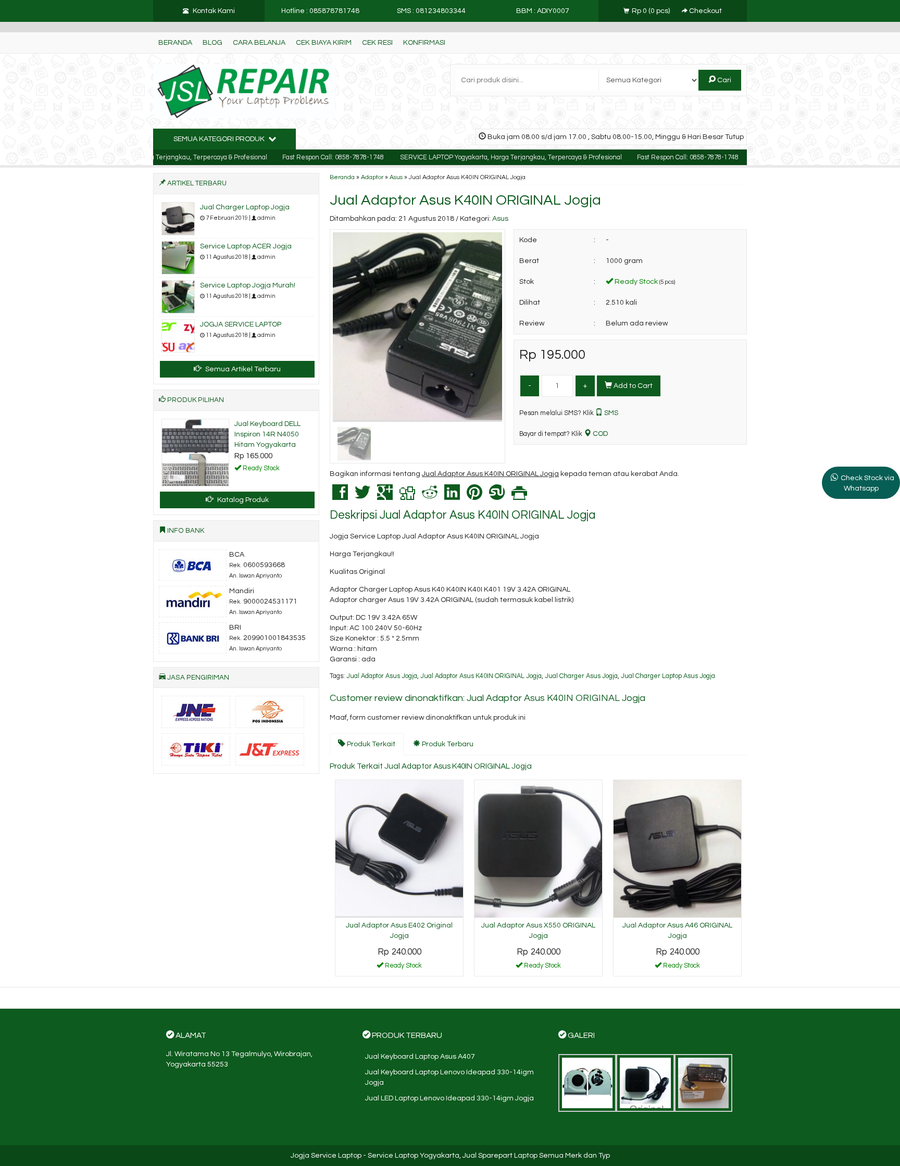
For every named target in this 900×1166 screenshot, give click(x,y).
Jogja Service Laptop (326, 1155)
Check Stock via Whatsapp (867, 483)
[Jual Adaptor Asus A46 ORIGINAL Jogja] (677, 848)
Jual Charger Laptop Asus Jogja (668, 676)
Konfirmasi (424, 42)
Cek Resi (377, 42)
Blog (212, 42)
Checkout (705, 11)
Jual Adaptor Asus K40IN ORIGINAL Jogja (465, 200)
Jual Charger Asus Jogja (581, 676)
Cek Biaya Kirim (324, 42)
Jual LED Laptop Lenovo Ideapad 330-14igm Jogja (449, 1098)
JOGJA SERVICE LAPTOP (240, 324)
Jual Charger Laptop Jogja (245, 207)
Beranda (175, 42)
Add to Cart (632, 386)
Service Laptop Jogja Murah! (247, 285)
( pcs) (651, 11)
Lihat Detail (403, 967)
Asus (396, 177)
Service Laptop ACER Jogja (246, 246)
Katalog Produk (242, 500)
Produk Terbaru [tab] (446, 744)
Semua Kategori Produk (219, 139)
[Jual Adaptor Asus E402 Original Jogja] (399, 848)
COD (599, 433)
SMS (610, 413)
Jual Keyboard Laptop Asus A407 (420, 1056)
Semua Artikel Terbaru (242, 369)
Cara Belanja (259, 42)
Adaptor (372, 177)
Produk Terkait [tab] (370, 744)
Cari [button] (723, 80)
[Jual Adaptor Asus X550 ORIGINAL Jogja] (538, 848)
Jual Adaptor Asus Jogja (381, 676)
